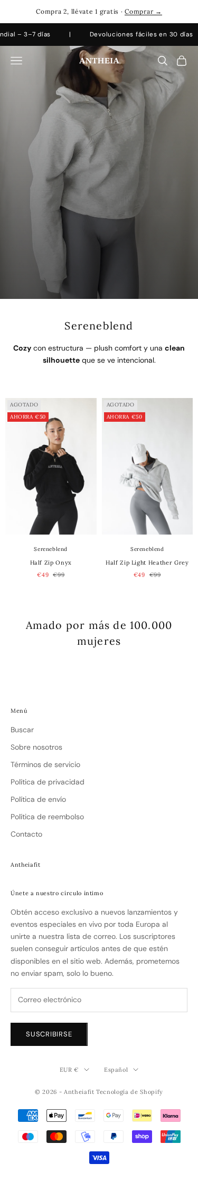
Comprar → (143, 11)
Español (116, 1069)
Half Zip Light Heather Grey (147, 562)
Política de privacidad (47, 782)
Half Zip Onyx (51, 562)
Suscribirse (49, 1034)
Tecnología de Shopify (129, 1091)
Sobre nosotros (36, 747)
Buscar (22, 729)
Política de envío (38, 799)
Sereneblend (51, 549)
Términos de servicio (45, 764)
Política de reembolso (47, 816)
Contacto (26, 834)
